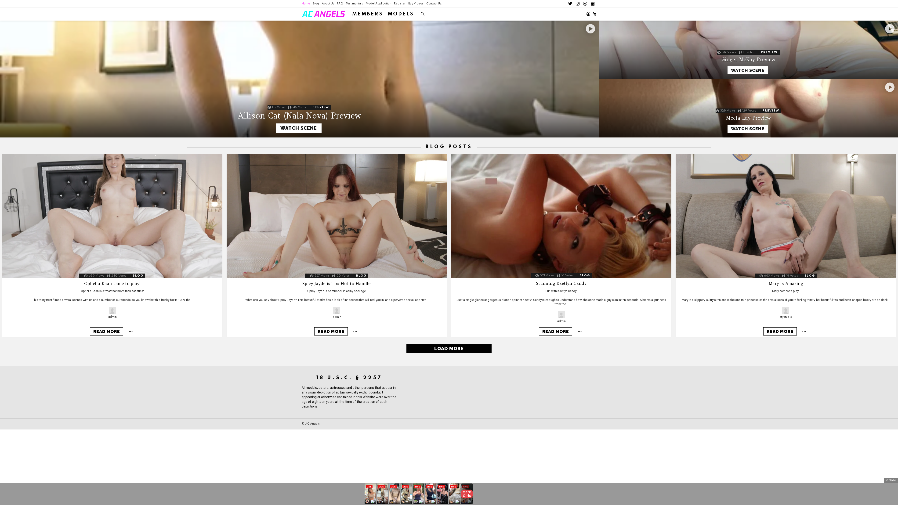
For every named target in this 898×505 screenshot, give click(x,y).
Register (400, 3)
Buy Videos (416, 3)
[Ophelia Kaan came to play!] (112, 216)
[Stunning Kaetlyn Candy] (561, 216)
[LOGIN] (588, 14)
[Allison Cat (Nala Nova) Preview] (299, 79)
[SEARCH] (422, 14)
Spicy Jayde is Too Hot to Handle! (336, 283)
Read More (106, 331)
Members (367, 14)
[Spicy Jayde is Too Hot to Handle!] (337, 216)
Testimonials (354, 3)
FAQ (340, 3)
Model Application (378, 3)
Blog (316, 3)
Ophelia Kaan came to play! (112, 283)
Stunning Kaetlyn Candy (561, 283)
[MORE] (130, 331)
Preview (320, 107)
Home (306, 3)
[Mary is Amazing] (786, 216)
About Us (328, 3)
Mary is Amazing (786, 283)
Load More (449, 348)
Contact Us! (434, 3)
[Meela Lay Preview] (748, 108)
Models (401, 14)
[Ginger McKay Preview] (748, 50)
